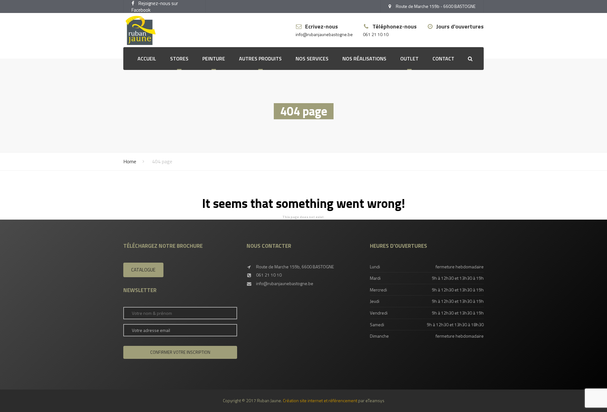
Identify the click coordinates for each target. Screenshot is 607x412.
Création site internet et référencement (320, 400)
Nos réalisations (364, 58)
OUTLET (409, 58)
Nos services (312, 58)
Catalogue (143, 269)
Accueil (147, 58)
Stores (179, 58)
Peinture (213, 58)
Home (129, 161)
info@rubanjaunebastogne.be (324, 34)
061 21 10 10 (376, 34)
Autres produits (260, 58)
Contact (443, 58)
